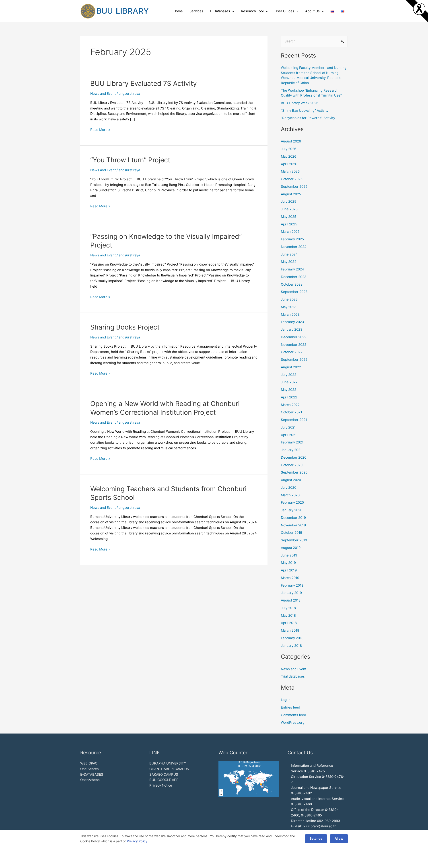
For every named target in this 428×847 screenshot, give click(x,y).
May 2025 (288, 216)
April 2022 (289, 397)
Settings (316, 838)
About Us (312, 11)
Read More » (100, 129)
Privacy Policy (137, 841)
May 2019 (288, 563)
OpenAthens (90, 780)
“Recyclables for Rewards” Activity (308, 118)
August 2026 (291, 141)
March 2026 (290, 171)
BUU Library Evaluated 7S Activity (143, 83)
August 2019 (290, 548)
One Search (89, 769)
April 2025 (289, 224)
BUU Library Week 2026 (299, 103)
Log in (285, 700)
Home (178, 11)
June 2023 (289, 299)
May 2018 (288, 615)
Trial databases (293, 676)
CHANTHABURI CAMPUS (169, 769)
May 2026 (288, 156)
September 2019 (294, 540)
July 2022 (288, 375)
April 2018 (289, 623)
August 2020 (291, 480)
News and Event (103, 93)
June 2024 (289, 254)
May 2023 (288, 307)
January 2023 (291, 329)
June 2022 (289, 382)
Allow (339, 838)
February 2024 (292, 269)
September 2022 (294, 359)
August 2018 (290, 600)
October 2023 (292, 284)
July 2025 (288, 201)
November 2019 (293, 525)
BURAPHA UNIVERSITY (167, 763)
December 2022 (293, 337)
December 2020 (293, 457)
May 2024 (288, 262)
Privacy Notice (160, 785)
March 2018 (290, 630)
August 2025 (291, 194)
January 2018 (291, 645)
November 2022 (293, 344)
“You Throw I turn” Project (130, 160)
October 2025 (291, 179)
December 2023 (294, 277)
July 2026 (288, 149)
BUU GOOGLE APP (164, 780)
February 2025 (292, 239)
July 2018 (288, 608)
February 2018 (292, 638)
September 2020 (294, 472)
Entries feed (290, 707)
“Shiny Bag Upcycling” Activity (304, 110)
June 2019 (289, 555)
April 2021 (289, 435)
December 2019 (293, 517)
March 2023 (290, 314)
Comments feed (293, 715)
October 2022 (291, 352)
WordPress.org (293, 722)
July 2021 (288, 427)
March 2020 (290, 495)
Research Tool (252, 11)
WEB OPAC (88, 763)
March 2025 (290, 231)
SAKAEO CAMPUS (163, 774)
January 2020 (291, 510)
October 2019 (291, 532)
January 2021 (291, 450)
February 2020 (292, 502)
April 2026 (289, 164)
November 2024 (294, 247)
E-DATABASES (91, 774)
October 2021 (291, 412)
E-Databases (220, 11)
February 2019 (292, 585)
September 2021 (294, 420)
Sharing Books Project (125, 327)
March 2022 (290, 405)
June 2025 (289, 209)
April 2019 (289, 570)
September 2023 (294, 292)
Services (196, 11)
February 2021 (292, 442)
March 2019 (290, 578)
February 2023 (292, 322)
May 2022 (288, 389)
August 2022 (291, 367)
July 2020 (288, 487)
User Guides (284, 11)
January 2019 (291, 593)
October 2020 (291, 465)
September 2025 (294, 186)
